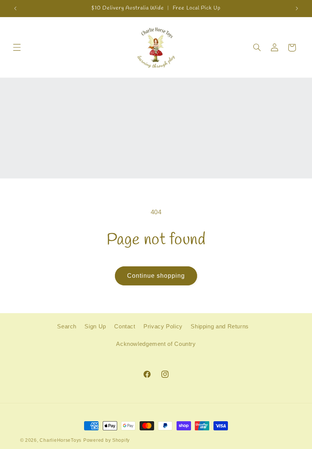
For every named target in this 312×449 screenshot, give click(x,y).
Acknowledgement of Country (156, 344)
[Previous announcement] (15, 8)
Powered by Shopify (106, 440)
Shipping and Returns (220, 326)
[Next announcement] (296, 8)
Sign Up (95, 326)
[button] (16, 47)
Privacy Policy (163, 326)
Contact (124, 326)
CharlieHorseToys (60, 440)
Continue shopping (156, 275)
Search (66, 326)
